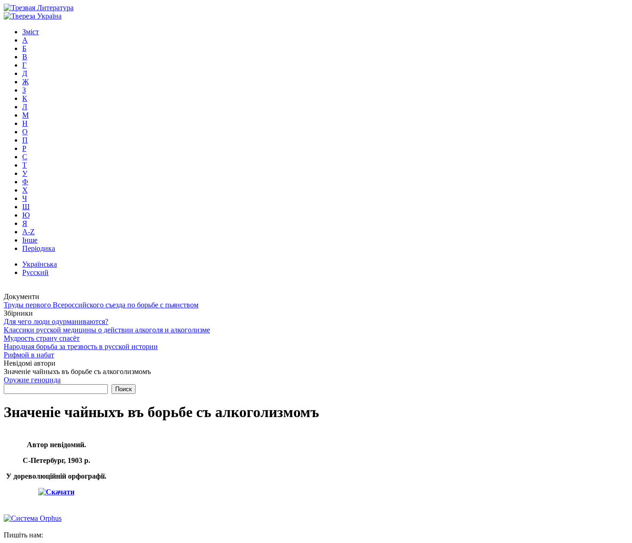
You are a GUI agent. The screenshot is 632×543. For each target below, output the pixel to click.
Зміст (30, 32)
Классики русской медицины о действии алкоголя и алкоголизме (107, 330)
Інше (29, 240)
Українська (39, 264)
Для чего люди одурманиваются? (56, 321)
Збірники (18, 313)
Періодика (38, 248)
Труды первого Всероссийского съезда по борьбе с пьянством (101, 305)
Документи (21, 296)
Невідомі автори (30, 363)
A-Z (28, 232)
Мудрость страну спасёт (42, 338)
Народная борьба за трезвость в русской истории (81, 346)
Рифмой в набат (29, 355)
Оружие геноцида (32, 380)
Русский (35, 272)
